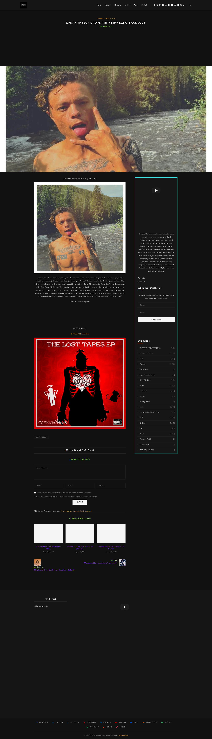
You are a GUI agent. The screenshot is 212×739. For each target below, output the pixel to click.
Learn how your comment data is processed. (76, 511)
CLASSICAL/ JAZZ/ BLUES (157, 348)
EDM (157, 359)
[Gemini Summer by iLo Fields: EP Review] (111, 533)
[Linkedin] (165, 5)
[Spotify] (178, 5)
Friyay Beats (157, 369)
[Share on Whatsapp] (82, 450)
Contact (144, 5)
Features (107, 5)
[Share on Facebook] (69, 450)
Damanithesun (41, 437)
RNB (157, 428)
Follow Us (141, 281)
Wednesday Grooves (157, 450)
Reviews (127, 5)
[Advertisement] (106, 46)
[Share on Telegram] (85, 450)
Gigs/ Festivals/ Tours (157, 375)
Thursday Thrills (157, 439)
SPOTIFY (85, 334)
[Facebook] (154, 5)
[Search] (190, 5)
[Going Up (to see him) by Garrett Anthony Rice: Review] (80, 533)
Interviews (117, 5)
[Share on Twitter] (72, 450)
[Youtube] (169, 5)
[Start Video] (156, 190)
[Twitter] (157, 5)
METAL (157, 396)
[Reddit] (184, 5)
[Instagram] (160, 5)
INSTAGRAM (76, 334)
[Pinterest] (163, 5)
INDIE (157, 385)
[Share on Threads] (91, 450)
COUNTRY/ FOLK (157, 353)
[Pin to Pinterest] (75, 450)
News (99, 5)
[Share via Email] (93, 450)
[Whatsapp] (181, 5)
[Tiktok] (187, 5)
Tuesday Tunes (157, 444)
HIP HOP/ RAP (157, 380)
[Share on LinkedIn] (77, 450)
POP (157, 418)
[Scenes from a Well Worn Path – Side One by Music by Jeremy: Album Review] (48, 533)
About (136, 5)
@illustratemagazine (41, 606)
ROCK (157, 434)
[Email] (172, 5)
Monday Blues (157, 402)
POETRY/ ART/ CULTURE (157, 412)
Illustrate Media (123, 735)
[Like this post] (67, 450)
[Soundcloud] (175, 5)
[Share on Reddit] (80, 450)
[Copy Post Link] (88, 450)
